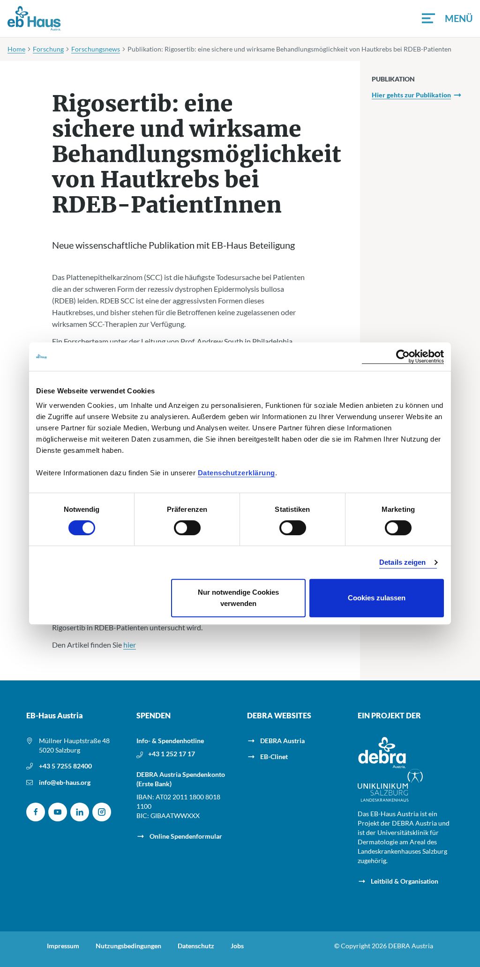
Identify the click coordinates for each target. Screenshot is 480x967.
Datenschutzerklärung (236, 473)
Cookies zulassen (376, 598)
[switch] (187, 527)
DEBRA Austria (282, 741)
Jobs (237, 946)
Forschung (48, 49)
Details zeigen (402, 562)
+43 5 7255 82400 (65, 766)
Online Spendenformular (186, 836)
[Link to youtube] (57, 812)
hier (129, 644)
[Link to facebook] (35, 812)
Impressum (63, 946)
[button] (447, 18)
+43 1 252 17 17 (171, 754)
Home (16, 49)
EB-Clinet (274, 756)
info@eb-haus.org (64, 782)
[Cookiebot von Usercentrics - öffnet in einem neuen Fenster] (403, 356)
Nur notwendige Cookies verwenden (238, 597)
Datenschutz (196, 946)
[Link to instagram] (101, 812)
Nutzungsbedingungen (128, 946)
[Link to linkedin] (79, 812)
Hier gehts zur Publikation (411, 95)
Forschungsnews (95, 49)
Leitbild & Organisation (404, 881)
